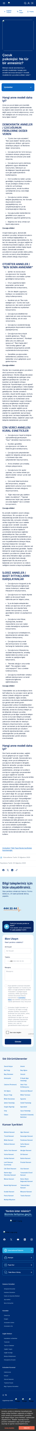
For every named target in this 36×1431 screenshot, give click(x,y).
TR (32, 3)
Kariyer (10, 1257)
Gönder (18, 1042)
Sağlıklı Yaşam (9, 11)
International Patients (15, 1250)
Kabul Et (27, 1428)
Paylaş (32, 11)
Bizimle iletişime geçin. (18, 1214)
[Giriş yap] (28, 3)
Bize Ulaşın (21, 11)
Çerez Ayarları (9, 1428)
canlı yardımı (16, 930)
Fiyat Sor (11, 1265)
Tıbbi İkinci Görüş (14, 1272)
